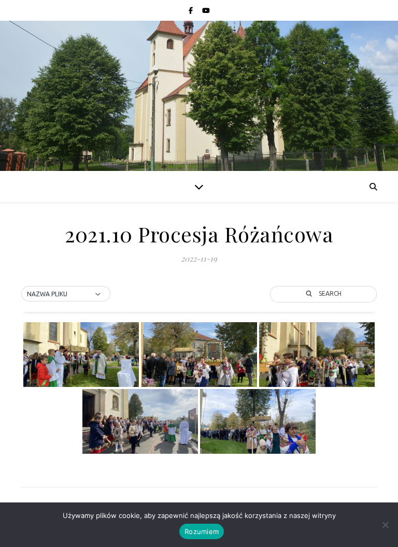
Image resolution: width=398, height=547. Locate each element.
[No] (385, 525)
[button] (66, 294)
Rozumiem (201, 531)
